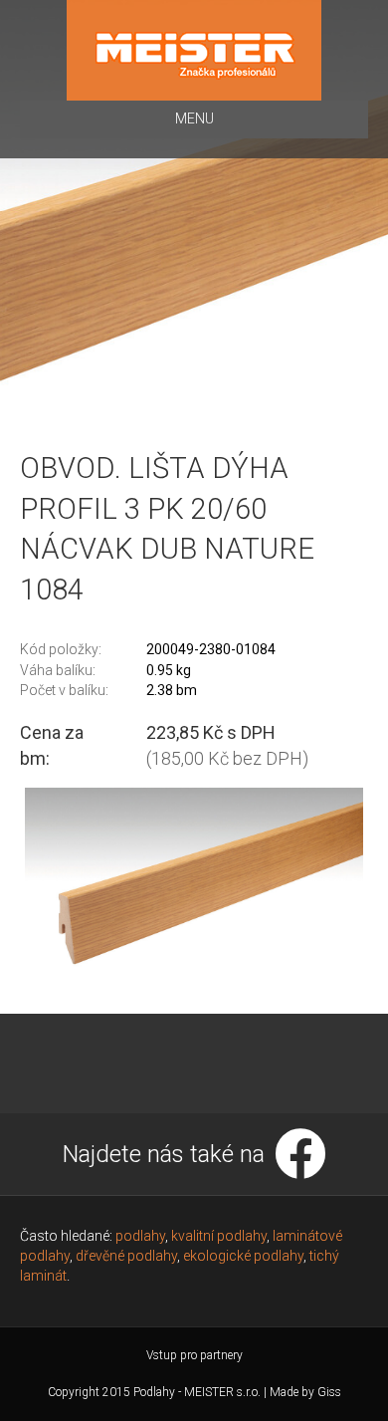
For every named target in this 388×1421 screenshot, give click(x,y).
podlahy (140, 1236)
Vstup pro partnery (194, 1355)
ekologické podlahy (243, 1256)
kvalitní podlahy (219, 1236)
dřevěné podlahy (126, 1256)
